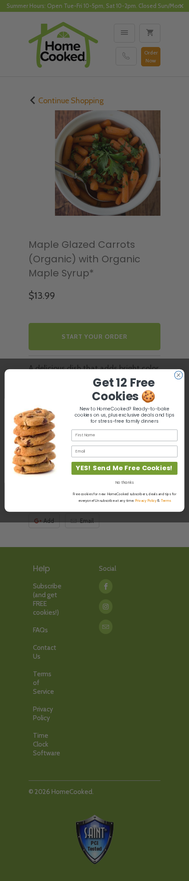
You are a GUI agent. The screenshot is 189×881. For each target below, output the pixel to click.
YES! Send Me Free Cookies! (124, 468)
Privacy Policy (145, 500)
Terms (166, 500)
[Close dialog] (178, 375)
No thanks (124, 482)
